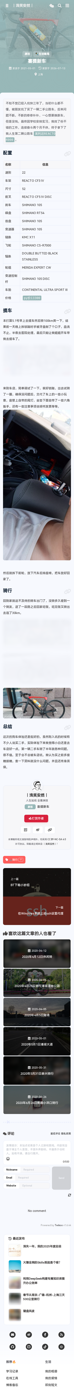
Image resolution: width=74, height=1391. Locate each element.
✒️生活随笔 (42, 54)
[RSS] (61, 1335)
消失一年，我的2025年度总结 (42, 1246)
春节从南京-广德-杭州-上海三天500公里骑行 (44, 1297)
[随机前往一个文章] (51, 5)
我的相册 (51, 1371)
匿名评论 (55, 1133)
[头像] (37, 785)
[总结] (67, 727)
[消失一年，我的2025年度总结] (15, 1250)
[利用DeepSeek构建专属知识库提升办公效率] (15, 1282)
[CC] (61, 1347)
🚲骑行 (15, 859)
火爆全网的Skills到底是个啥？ (42, 1262)
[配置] (67, 153)
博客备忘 (12, 1385)
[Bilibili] (29, 1347)
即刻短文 (51, 1385)
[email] (12, 1335)
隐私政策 (66, 1133)
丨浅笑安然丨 (50, 844)
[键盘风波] (15, 1315)
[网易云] (45, 1347)
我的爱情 (51, 1378)
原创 (30, 806)
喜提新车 (43, 806)
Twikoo (59, 1225)
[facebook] (45, 1335)
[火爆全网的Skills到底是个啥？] (15, 1266)
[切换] (67, 6)
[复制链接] (50, 830)
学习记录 (12, 1371)
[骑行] (67, 591)
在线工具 (12, 1378)
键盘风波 (29, 1311)
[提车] (67, 311)
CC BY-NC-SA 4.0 (56, 839)
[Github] (12, 1347)
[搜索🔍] (59, 5)
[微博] (29, 1335)
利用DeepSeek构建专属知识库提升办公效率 (44, 1281)
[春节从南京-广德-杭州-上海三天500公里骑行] (15, 1299)
